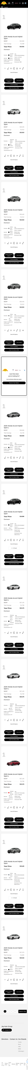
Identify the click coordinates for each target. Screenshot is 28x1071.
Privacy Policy (6, 1064)
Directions (4, 1039)
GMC (19, 1046)
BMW (19, 1048)
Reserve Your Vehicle (14, 382)
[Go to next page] (11, 1011)
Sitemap (13, 1064)
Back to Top (22, 1011)
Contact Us (7, 1030)
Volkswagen (21, 1051)
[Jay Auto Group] (13, 3)
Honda (19, 1042)
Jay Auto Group (2, 1064)
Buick (19, 1044)
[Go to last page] (15, 1011)
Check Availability (14, 84)
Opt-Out (25, 1064)
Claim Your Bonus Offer (14, 88)
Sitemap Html (17, 1064)
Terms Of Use (9, 1064)
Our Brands (22, 1039)
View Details (19, 80)
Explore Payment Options (9, 80)
